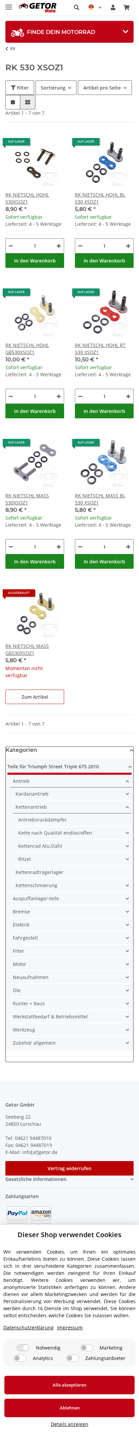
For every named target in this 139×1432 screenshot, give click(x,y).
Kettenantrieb (31, 807)
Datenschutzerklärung (28, 1327)
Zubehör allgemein (34, 1043)
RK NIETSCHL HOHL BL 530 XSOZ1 (100, 198)
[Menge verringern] (11, 246)
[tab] (69, 31)
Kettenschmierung (36, 885)
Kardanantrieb (32, 794)
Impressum (70, 1327)
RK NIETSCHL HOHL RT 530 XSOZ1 (100, 348)
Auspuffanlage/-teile (36, 898)
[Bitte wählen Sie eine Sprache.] (95, 7)
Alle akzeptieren (69, 1385)
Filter (22, 87)
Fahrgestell (25, 938)
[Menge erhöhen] (59, 246)
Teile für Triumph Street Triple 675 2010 (53, 766)
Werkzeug (24, 1029)
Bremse (21, 911)
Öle (17, 990)
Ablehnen (70, 1408)
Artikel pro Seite (102, 87)
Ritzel (24, 859)
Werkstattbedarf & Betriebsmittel (50, 1016)
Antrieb (21, 781)
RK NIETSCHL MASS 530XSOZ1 (27, 499)
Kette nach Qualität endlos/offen (55, 833)
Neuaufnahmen (31, 977)
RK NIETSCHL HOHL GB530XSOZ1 (27, 348)
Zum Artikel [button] (35, 697)
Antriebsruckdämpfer (42, 819)
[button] (76, 7)
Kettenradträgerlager (39, 872)
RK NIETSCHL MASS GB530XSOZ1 (27, 649)
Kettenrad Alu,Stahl (40, 846)
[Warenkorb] (126, 7)
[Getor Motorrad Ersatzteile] (37, 7)
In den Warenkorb (35, 260)
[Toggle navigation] (8, 4)
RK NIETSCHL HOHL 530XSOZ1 (27, 198)
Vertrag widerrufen (69, 1168)
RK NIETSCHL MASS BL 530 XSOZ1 (100, 499)
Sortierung (53, 87)
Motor (19, 964)
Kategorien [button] (21, 750)
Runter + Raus (29, 1003)
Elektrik (21, 924)
